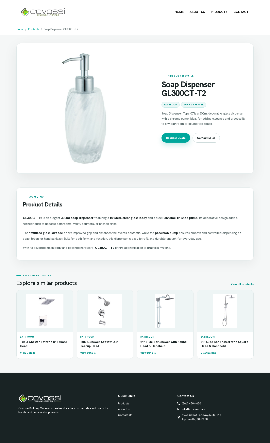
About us (197, 12)
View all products (242, 284)
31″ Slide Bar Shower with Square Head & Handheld (224, 344)
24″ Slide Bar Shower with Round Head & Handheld (163, 344)
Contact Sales (206, 138)
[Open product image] (85, 108)
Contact (241, 12)
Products (219, 12)
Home (179, 12)
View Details (27, 353)
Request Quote (176, 138)
